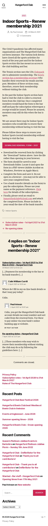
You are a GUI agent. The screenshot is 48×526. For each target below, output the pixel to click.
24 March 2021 (34, 32)
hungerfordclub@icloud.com (17, 198)
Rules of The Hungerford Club (16, 383)
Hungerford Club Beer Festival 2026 (20, 400)
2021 (24, 15)
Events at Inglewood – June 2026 (18, 414)
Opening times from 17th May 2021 (19, 479)
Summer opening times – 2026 (17, 419)
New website (24, 485)
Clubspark (39, 72)
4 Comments (25, 36)
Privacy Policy (9, 374)
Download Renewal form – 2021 (21, 145)
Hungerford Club (24, 5)
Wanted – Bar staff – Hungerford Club (21, 476)
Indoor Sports (11, 211)
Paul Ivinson (18, 32)
